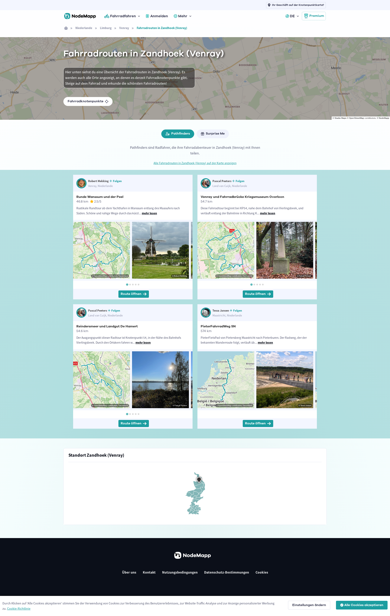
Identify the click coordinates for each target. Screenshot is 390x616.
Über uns (129, 572)
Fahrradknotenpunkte (85, 101)
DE (292, 16)
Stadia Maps (340, 118)
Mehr (182, 16)
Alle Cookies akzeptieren (363, 605)
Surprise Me (215, 133)
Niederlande (83, 28)
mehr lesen (149, 213)
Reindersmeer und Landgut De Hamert (107, 326)
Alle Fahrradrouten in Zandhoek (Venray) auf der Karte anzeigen (195, 163)
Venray (124, 28)
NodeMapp (384, 118)
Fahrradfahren (123, 16)
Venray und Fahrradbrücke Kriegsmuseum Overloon (242, 197)
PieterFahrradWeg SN (218, 326)
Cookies (262, 572)
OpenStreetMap (356, 118)
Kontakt (149, 572)
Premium (316, 16)
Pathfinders (180, 133)
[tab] (127, 284)
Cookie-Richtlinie (18, 608)
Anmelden (159, 16)
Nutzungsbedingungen (180, 572)
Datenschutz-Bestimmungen (226, 572)
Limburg (106, 28)
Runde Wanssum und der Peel (99, 197)
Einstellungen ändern (309, 605)
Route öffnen (131, 294)
